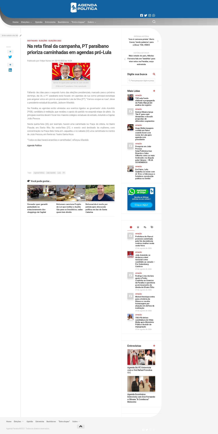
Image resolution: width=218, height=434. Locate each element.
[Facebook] (141, 15)
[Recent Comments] (144, 227)
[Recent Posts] (130, 227)
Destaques (32, 41)
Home (16, 22)
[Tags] (151, 227)
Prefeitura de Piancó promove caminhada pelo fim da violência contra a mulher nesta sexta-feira (144, 241)
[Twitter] (145, 15)
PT (64, 173)
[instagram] (149, 15)
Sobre (91, 22)
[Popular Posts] (137, 227)
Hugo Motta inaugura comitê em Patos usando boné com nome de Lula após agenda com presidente (144, 134)
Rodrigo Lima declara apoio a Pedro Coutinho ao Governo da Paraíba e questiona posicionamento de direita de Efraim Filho (145, 281)
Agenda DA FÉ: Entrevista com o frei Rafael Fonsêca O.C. (139, 370)
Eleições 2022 (55, 41)
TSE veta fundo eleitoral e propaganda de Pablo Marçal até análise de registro (145, 101)
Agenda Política (39, 173)
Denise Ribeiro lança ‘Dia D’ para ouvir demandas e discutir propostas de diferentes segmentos (144, 116)
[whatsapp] (153, 15)
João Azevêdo (51, 173)
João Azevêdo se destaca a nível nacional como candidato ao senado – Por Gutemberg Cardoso (145, 261)
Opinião (39, 22)
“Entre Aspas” (78, 22)
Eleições (25, 22)
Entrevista (50, 22)
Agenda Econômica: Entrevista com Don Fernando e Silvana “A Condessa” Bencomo (141, 398)
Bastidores (63, 22)
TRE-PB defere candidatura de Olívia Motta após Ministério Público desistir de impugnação (144, 322)
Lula (59, 173)
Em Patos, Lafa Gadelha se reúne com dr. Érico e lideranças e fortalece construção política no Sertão (145, 174)
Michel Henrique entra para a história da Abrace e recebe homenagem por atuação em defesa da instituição (145, 302)
